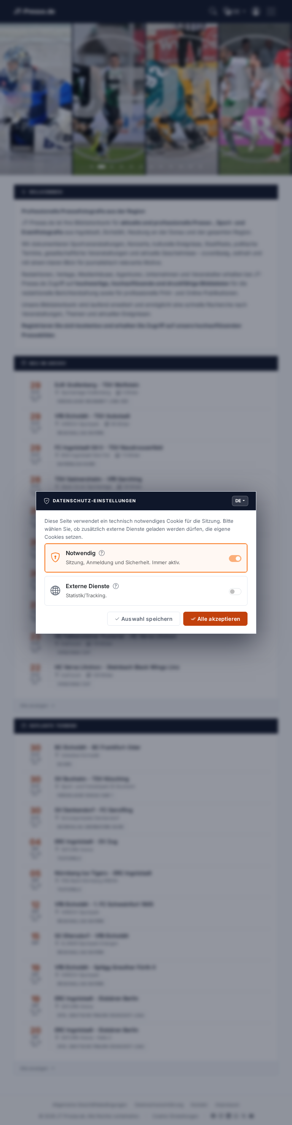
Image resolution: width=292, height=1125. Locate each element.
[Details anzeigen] (102, 553)
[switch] (235, 591)
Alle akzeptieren (218, 619)
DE (238, 500)
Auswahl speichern (147, 619)
